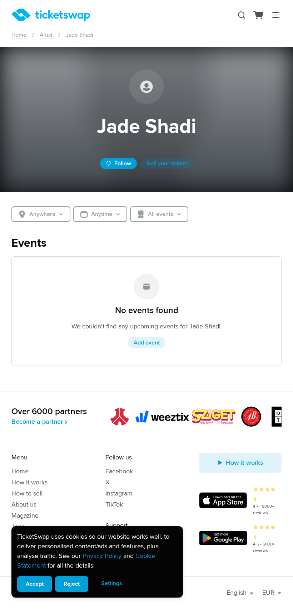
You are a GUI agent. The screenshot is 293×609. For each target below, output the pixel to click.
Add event (147, 342)
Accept (35, 584)
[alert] (97, 562)
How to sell (27, 493)
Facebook (119, 471)
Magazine (25, 515)
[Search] (241, 15)
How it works (29, 482)
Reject (72, 584)
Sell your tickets (167, 163)
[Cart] (258, 15)
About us (23, 504)
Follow (122, 163)
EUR (268, 593)
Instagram (119, 493)
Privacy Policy (102, 556)
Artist (46, 35)
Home (18, 35)
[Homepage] (50, 15)
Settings (111, 583)
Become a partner (37, 422)
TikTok (114, 504)
